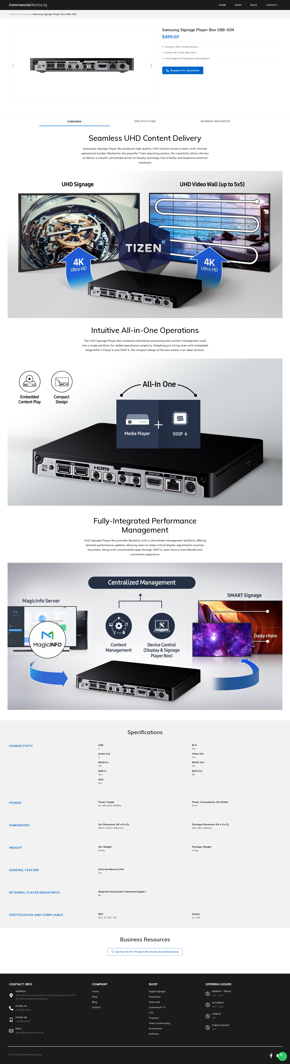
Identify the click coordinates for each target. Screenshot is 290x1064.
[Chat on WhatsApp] (282, 1056)
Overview (74, 121)
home (222, 5)
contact (272, 5)
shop (238, 5)
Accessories (24, 14)
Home (12, 14)
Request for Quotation (184, 70)
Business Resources (215, 121)
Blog (254, 5)
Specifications (145, 121)
